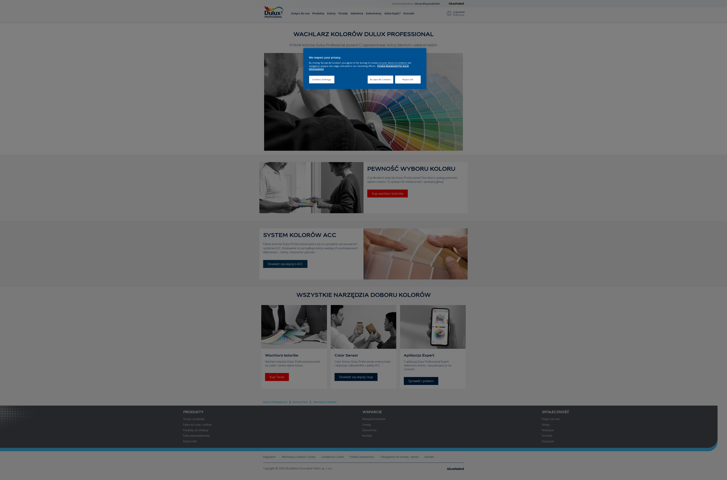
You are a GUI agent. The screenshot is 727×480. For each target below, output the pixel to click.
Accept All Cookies (380, 79)
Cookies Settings (321, 79)
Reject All (408, 79)
